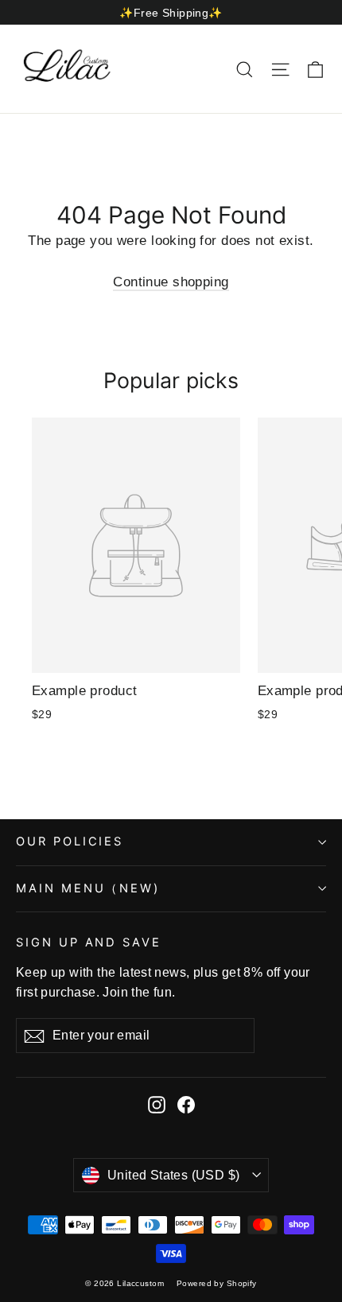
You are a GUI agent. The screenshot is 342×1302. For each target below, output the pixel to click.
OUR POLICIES (69, 841)
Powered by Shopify (217, 1283)
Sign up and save (88, 942)
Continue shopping (170, 282)
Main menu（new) (88, 888)
